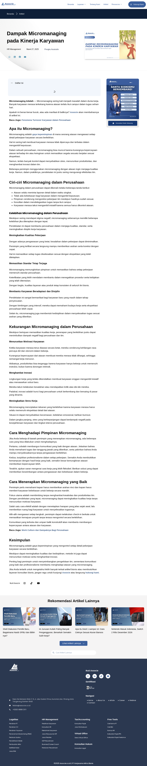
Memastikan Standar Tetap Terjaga (30, 104)
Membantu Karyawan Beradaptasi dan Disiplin (35, 108)
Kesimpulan (16, 137)
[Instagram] (24, 630)
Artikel (105, 4)
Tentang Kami (95, 4)
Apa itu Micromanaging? (22, 92)
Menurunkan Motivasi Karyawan (29, 117)
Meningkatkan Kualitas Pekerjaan (29, 100)
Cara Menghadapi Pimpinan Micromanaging (31, 129)
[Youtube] (108, 723)
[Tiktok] (101, 723)
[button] (9, 57)
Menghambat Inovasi (24, 121)
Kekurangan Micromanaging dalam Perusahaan (33, 112)
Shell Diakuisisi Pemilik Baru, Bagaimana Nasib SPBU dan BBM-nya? (19, 679)
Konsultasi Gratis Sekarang (124, 123)
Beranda (71, 4)
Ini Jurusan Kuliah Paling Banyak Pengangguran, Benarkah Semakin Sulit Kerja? (55, 679)
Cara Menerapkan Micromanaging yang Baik (31, 133)
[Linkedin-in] (94, 723)
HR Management (14, 49)
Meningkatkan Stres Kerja (26, 125)
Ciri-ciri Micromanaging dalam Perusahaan (30, 96)
